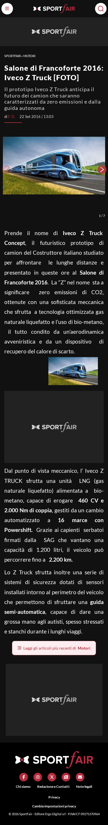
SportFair (12, 56)
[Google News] (66, 777)
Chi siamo (23, 786)
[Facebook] (23, 777)
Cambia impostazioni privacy (54, 806)
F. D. (11, 116)
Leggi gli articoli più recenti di (56, 648)
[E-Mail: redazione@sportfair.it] (80, 777)
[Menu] (7, 8)
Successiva (102, 169)
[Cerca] (101, 8)
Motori (29, 56)
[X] (52, 777)
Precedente (6, 169)
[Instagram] (37, 777)
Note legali (84, 786)
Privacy (54, 797)
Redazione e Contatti (53, 786)
